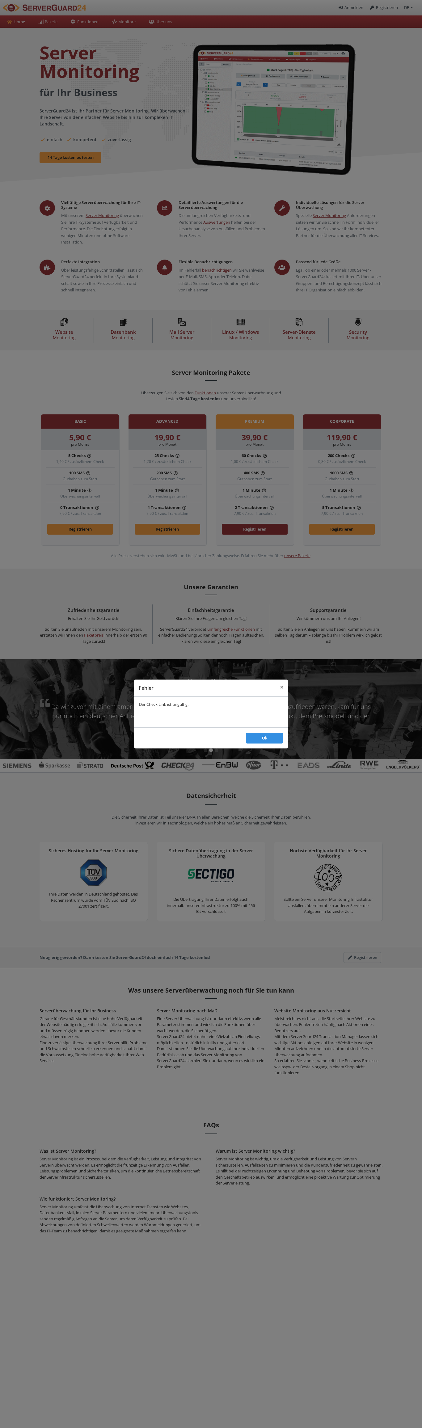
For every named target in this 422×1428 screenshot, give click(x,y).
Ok (264, 738)
